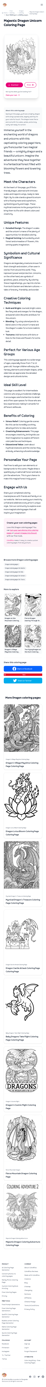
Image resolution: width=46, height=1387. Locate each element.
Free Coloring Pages (12, 13)
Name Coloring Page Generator (9, 1328)
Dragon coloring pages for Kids (14, 572)
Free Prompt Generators (11, 1304)
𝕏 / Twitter (6, 1355)
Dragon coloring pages (21, 13)
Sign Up (27, 1344)
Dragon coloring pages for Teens (15, 579)
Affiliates (27, 1298)
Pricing (4, 1296)
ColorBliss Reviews (31, 1271)
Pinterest (5, 1348)
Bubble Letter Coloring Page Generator (10, 1322)
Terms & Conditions (31, 1305)
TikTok (4, 1359)
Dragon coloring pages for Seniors (15, 576)
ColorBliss (10, 540)
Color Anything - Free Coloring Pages (32, 1361)
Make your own (11, 95)
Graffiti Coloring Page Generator (10, 1315)
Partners (27, 1294)
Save (24, 675)
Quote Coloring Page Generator (9, 1334)
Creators (27, 1279)
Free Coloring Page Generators (9, 1309)
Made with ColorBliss (32, 1275)
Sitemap (27, 1286)
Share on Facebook (24, 669)
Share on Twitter (25, 680)
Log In (26, 1348)
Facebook (5, 1344)
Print (29, 85)
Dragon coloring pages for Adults (15, 568)
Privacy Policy (29, 1309)
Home (6, 13)
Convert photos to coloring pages (9, 1275)
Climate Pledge (30, 1302)
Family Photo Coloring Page (10, 1281)
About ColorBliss (30, 1267)
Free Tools (6, 1301)
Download (14, 85)
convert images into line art (25, 533)
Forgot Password (30, 1351)
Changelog (28, 1290)
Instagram (5, 1351)
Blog (26, 1283)
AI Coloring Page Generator (8, 1268)
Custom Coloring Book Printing (10, 1287)
